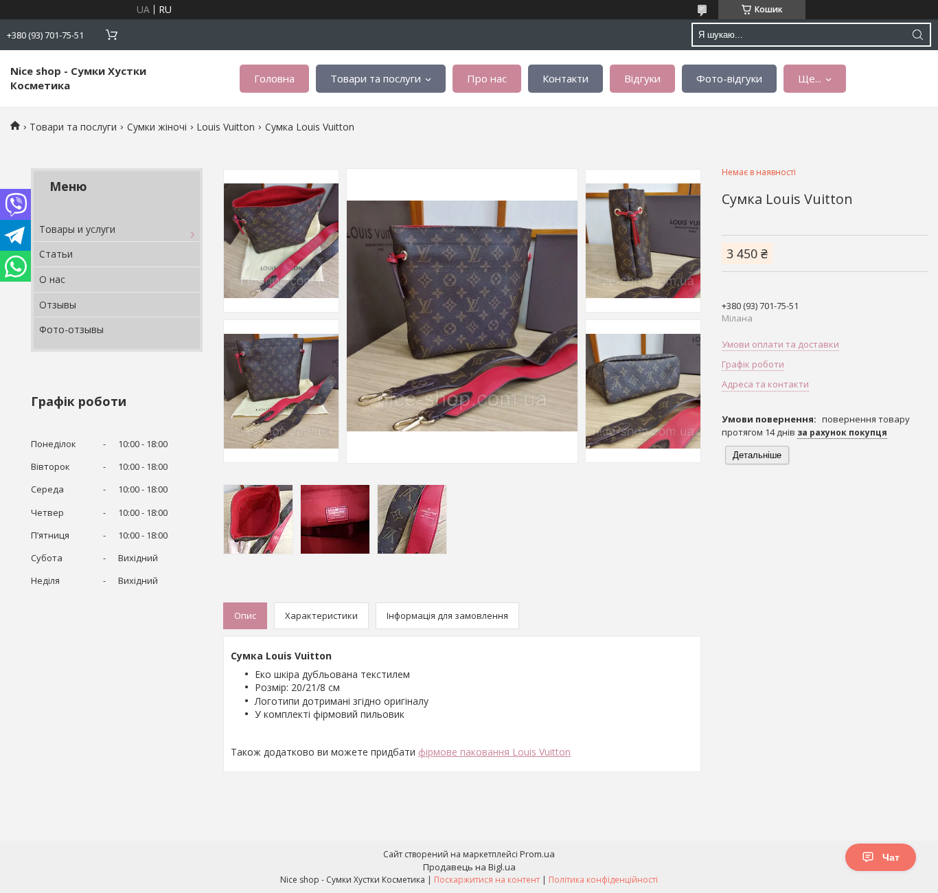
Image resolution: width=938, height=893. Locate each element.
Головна (274, 78)
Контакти (565, 78)
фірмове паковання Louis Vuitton (494, 751)
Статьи (56, 253)
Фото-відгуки (729, 78)
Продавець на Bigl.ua (469, 867)
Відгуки (642, 78)
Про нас (487, 78)
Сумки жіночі (157, 126)
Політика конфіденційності (603, 879)
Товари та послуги (375, 78)
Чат (891, 857)
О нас (52, 279)
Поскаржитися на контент (487, 879)
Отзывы (57, 304)
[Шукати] (917, 34)
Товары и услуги (77, 229)
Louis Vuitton (225, 126)
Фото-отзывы (71, 329)
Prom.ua (537, 854)
